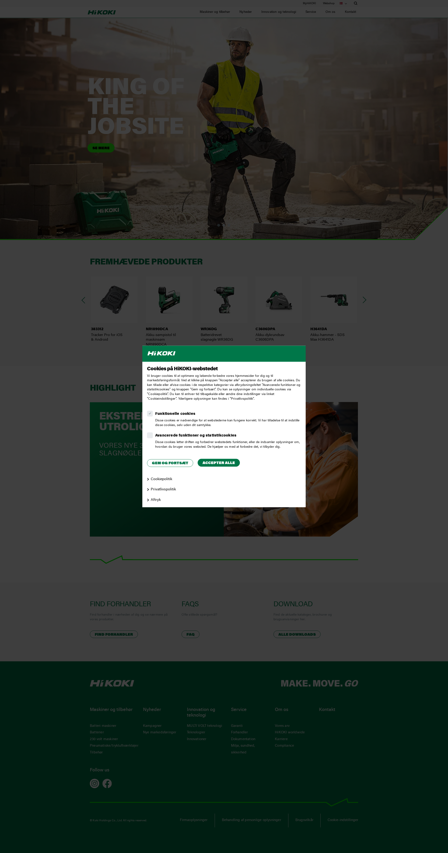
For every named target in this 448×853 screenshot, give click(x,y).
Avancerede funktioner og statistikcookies (195, 435)
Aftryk (156, 500)
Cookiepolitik (161, 479)
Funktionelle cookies (175, 414)
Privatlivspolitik (163, 490)
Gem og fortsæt (170, 463)
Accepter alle (219, 463)
